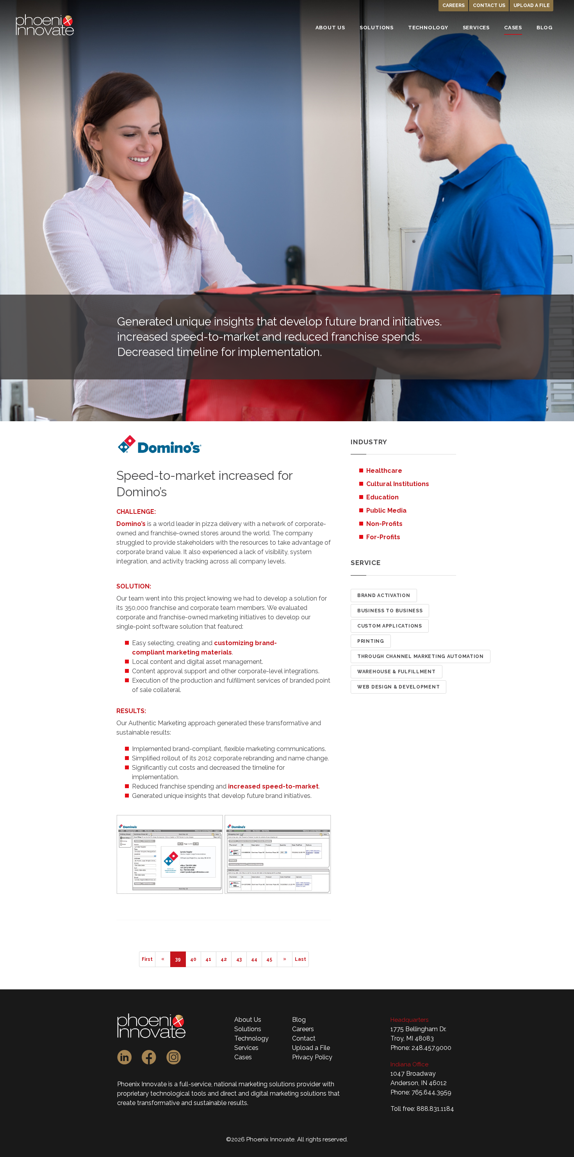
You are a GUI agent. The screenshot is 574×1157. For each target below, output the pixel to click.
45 (269, 959)
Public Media (386, 510)
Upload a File (531, 5)
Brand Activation (383, 595)
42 (224, 959)
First (147, 959)
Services (246, 1047)
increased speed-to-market (273, 786)
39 (178, 959)
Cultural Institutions (397, 484)
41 (208, 959)
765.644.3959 (431, 1092)
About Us (247, 1019)
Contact (304, 1038)
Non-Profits (384, 524)
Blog (299, 1019)
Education (382, 497)
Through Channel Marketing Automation (420, 656)
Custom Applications (389, 626)
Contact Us (489, 5)
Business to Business (389, 610)
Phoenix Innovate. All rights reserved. (297, 1139)
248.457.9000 (431, 1047)
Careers (453, 5)
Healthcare (384, 470)
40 (193, 959)
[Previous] (163, 959)
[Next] (284, 959)
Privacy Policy (312, 1057)
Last (300, 959)
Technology (251, 1038)
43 (239, 959)
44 (254, 959)
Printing (370, 641)
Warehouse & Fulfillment (396, 671)
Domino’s (131, 524)
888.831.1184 (435, 1108)
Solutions (247, 1029)
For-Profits (383, 537)
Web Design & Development (398, 687)
